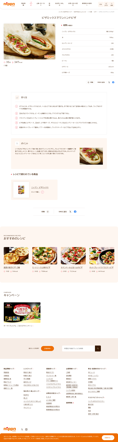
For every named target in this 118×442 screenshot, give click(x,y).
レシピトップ (28, 368)
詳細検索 (47, 348)
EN (101, 4)
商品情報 (23, 4)
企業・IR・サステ (41, 4)
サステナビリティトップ (96, 397)
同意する (107, 437)
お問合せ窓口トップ (53, 393)
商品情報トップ (9, 368)
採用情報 (69, 403)
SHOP (106, 5)
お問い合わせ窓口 (73, 4)
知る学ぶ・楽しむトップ (32, 391)
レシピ (31, 4)
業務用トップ (51, 368)
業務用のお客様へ (87, 4)
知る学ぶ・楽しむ (59, 4)
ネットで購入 (35, 192)
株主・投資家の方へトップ (97, 368)
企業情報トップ (71, 368)
